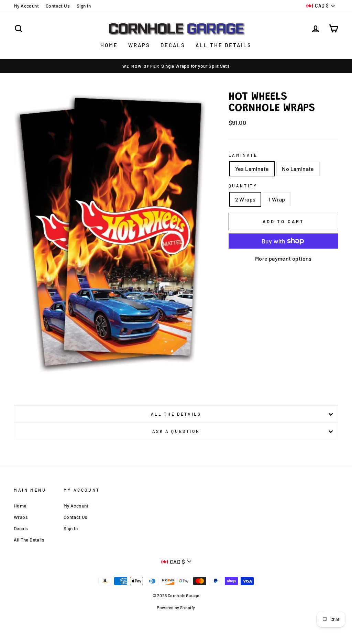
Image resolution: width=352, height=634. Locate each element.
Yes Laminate (252, 168)
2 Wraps (245, 199)
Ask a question (176, 431)
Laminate (243, 155)
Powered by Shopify (176, 607)
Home (109, 45)
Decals (173, 45)
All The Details (224, 45)
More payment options (283, 258)
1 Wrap (276, 199)
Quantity (243, 185)
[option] (176, 66)
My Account (26, 6)
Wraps (139, 45)
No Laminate (298, 168)
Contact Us (58, 6)
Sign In (84, 6)
